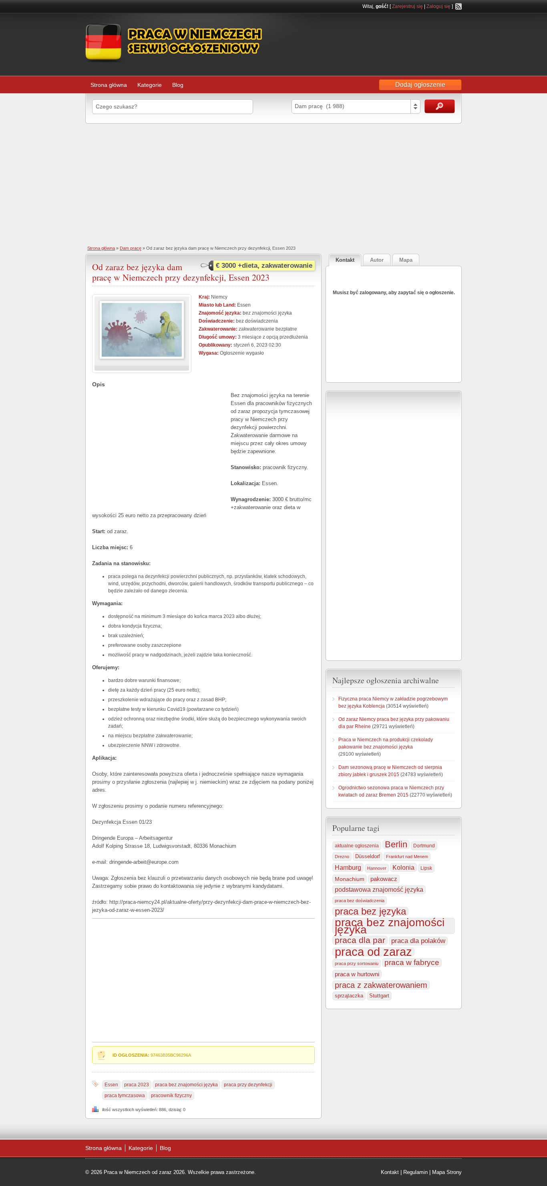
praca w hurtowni (357, 974)
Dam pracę (130, 248)
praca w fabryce (411, 962)
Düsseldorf (367, 856)
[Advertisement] (273, 184)
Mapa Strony (447, 1172)
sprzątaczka (349, 996)
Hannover (376, 868)
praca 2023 (136, 1085)
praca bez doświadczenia (359, 900)
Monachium (349, 879)
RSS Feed (458, 6)
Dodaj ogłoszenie (420, 84)
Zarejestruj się (407, 6)
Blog (177, 85)
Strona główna (108, 85)
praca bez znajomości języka (186, 1085)
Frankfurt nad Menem (407, 856)
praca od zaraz (373, 951)
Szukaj (439, 106)
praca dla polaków (418, 941)
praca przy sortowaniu (356, 963)
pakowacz (383, 878)
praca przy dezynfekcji (248, 1085)
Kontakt (390, 1172)
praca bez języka (370, 911)
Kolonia (403, 867)
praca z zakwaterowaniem (381, 985)
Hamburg (348, 867)
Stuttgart (379, 996)
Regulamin (415, 1172)
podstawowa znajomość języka (379, 889)
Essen (111, 1085)
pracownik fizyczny (171, 1095)
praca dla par (360, 940)
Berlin (396, 844)
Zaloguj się (438, 6)
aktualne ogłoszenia (357, 846)
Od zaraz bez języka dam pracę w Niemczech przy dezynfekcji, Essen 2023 (180, 272)
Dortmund (424, 846)
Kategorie (149, 85)
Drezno (342, 856)
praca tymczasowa (125, 1095)
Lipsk (426, 868)
